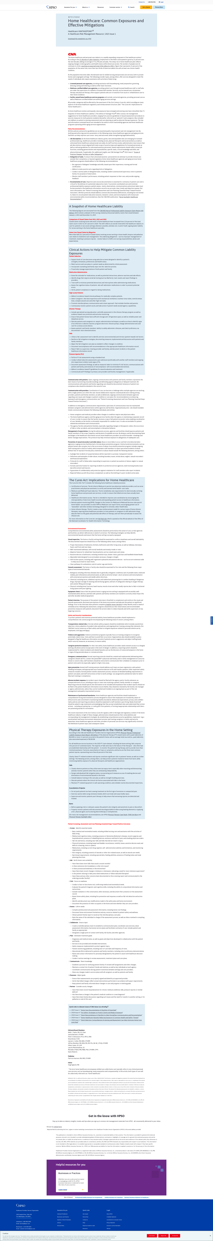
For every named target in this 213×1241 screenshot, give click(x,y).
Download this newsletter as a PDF (79, 39)
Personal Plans (60, 1225)
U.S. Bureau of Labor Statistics (89, 59)
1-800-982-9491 (152, 2)
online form (58, 1127)
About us (85, 7)
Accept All (175, 1235)
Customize (152, 1235)
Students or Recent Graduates (64, 1219)
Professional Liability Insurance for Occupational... (89, 1197)
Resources (101, 7)
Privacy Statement (111, 1222)
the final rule (102, 519)
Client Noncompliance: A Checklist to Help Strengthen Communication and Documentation (111, 1015)
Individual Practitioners (62, 1214)
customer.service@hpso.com (27, 1228)
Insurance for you (69, 7)
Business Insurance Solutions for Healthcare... (136, 1197)
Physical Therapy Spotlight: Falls (80, 817)
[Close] (210, 1236)
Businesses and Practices (63, 1217)
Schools (59, 1222)
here (81, 630)
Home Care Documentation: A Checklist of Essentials (98, 1010)
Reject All (163, 1235)
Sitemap (108, 1228)
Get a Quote (146, 7)
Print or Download (75, 17)
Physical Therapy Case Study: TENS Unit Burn (123, 815)
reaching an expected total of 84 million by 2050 (97, 66)
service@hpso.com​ (25, 1223)
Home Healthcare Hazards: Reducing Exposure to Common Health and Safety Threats (109, 1017)
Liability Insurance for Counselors (114, 1197)
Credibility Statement (111, 1217)
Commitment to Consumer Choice (114, 1219)
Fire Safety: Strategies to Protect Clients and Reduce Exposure (101, 1013)
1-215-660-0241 (27, 1226)
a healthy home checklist (113, 604)
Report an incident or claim (89, 1225)
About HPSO (109, 1214)
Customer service (114, 7)
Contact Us (142, 2)
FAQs (84, 1222)
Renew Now (159, 7)
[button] (212, 620)
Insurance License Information (113, 1225)
